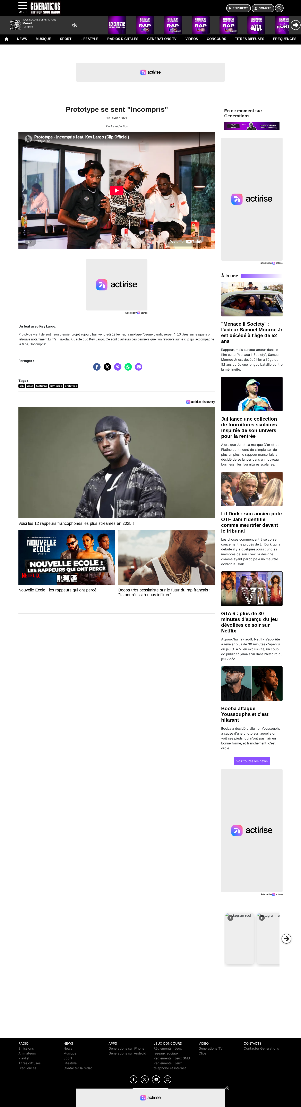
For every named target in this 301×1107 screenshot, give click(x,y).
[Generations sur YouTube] (156, 1079)
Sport (65, 39)
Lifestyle (89, 39)
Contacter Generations (261, 1048)
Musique (43, 39)
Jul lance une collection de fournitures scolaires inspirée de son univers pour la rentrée (249, 427)
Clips (202, 1053)
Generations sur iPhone (126, 1048)
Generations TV (162, 39)
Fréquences (284, 39)
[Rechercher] (279, 8)
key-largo (56, 385)
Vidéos (192, 39)
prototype (71, 385)
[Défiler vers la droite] (286, 939)
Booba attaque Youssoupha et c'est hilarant (244, 714)
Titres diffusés (249, 39)
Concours (216, 39)
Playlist (23, 1058)
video (30, 385)
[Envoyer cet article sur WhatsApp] (127, 369)
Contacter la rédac (78, 1068)
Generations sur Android (127, 1053)
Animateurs (27, 1053)
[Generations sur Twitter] (145, 1079)
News (22, 39)
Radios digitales (122, 39)
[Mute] (75, 25)
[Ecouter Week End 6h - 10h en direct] (252, 126)
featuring (41, 385)
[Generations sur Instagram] (167, 1079)
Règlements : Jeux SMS (172, 1058)
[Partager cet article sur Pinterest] (116, 369)
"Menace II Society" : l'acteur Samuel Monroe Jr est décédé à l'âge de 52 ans (251, 332)
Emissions (26, 1048)
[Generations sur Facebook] (133, 1079)
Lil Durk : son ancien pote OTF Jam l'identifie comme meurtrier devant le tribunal (251, 522)
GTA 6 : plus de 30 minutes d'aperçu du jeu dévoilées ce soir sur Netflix (249, 622)
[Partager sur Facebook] (96, 369)
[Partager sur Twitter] (106, 369)
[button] (239, 938)
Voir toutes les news (252, 761)
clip (21, 385)
